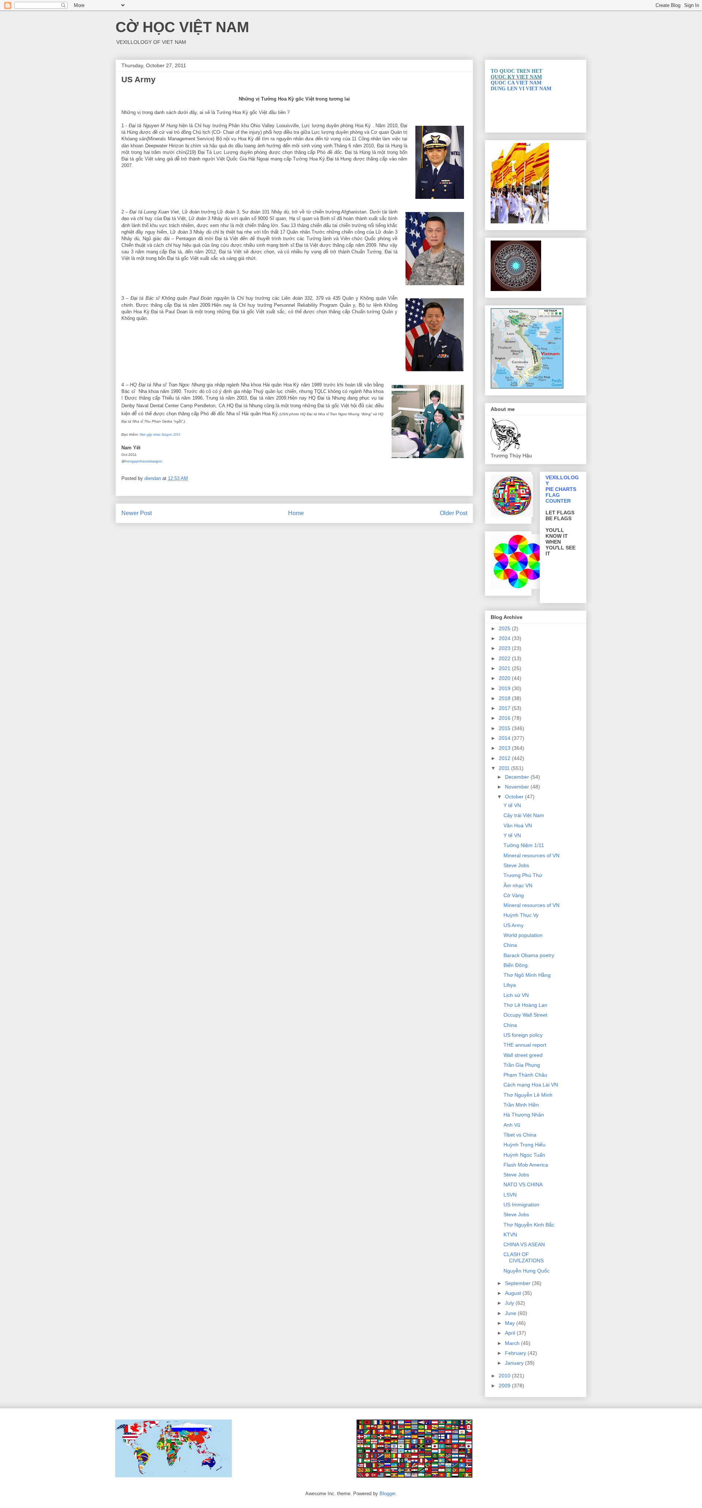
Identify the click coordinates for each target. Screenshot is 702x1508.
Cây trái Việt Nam (523, 815)
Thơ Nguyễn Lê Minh (527, 1095)
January (515, 1363)
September (518, 1283)
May (510, 1323)
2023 (505, 648)
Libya (509, 985)
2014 (505, 738)
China (510, 945)
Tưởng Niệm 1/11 (523, 845)
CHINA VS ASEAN (524, 1244)
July (510, 1303)
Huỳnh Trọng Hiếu (524, 1145)
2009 (505, 1385)
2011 (505, 768)
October (515, 797)
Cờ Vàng (513, 895)
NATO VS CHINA (523, 1184)
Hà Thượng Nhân (523, 1115)
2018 (505, 698)
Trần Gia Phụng (521, 1065)
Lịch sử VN (516, 995)
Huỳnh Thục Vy (521, 915)
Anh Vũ (511, 1125)
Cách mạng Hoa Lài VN (530, 1085)
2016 (505, 718)
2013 (505, 748)
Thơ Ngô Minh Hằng (527, 975)
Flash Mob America (525, 1165)
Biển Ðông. (516, 965)
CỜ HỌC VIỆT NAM (182, 27)
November (518, 787)
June (511, 1313)
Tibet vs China (519, 1135)
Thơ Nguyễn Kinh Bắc (528, 1225)
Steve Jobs (516, 865)
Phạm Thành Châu (525, 1075)
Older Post (453, 513)
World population (523, 935)
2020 (505, 678)
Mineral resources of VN (531, 855)
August (513, 1293)
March (513, 1343)
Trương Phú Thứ (522, 875)
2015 (505, 728)
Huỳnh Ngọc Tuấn (524, 1155)
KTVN (510, 1234)
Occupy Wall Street (525, 1015)
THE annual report (524, 1045)
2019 (505, 688)
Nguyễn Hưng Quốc (526, 1271)
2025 (505, 628)
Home (296, 513)
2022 (505, 658)
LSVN (510, 1195)
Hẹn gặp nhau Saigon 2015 (160, 434)
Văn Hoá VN (517, 825)
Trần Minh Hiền (521, 1105)
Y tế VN (512, 805)
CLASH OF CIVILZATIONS (523, 1257)
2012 (505, 758)
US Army (513, 925)
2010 (505, 1376)
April (511, 1333)
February (516, 1353)
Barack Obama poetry (528, 955)
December (518, 777)
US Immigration (521, 1204)
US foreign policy (523, 1035)
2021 (505, 668)
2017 (505, 708)
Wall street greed (523, 1055)
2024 (505, 638)
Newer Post (136, 513)
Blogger (387, 1493)
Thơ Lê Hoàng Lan (525, 1005)
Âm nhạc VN (517, 885)
